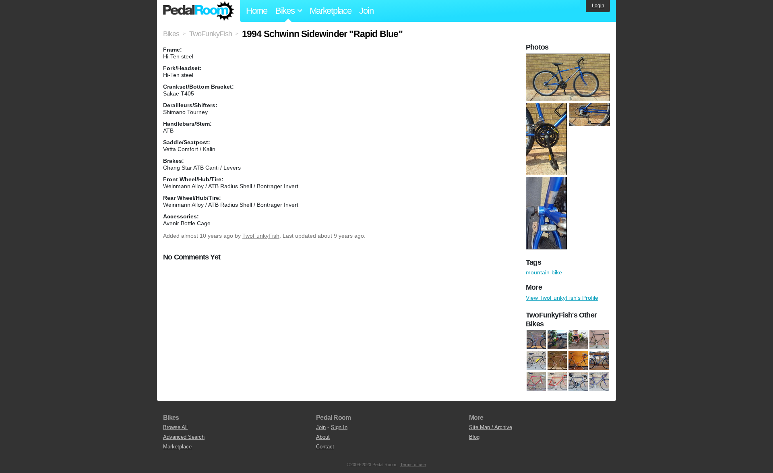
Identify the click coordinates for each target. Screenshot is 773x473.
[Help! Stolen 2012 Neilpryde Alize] (557, 340)
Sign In (339, 427)
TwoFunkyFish (260, 235)
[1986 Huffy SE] (599, 361)
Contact (325, 447)
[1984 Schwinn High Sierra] (536, 361)
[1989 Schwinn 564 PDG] (557, 382)
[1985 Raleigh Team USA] (578, 361)
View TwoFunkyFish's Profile (562, 298)
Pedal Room (198, 11)
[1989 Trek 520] (578, 382)
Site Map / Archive (490, 427)
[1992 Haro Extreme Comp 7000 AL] (536, 340)
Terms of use (413, 464)
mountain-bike (544, 272)
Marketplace (330, 11)
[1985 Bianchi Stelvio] (557, 361)
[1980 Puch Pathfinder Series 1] (599, 340)
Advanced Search (184, 437)
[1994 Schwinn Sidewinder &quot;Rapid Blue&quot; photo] (569, 57)
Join (366, 11)
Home (256, 11)
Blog (474, 437)
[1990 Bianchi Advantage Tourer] (599, 382)
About (323, 437)
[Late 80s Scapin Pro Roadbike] (578, 340)
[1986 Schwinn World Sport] (536, 382)
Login (598, 5)
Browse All (175, 427)
